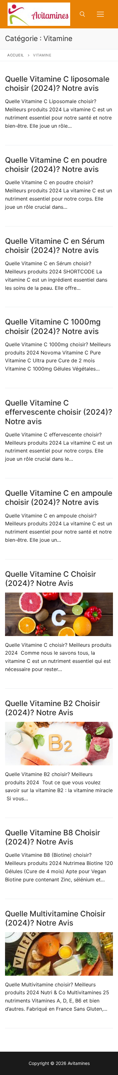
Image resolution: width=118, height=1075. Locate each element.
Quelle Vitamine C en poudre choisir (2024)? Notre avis (56, 164)
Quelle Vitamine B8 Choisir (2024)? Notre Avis (52, 837)
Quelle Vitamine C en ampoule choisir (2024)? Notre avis (58, 497)
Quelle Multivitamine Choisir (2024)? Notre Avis (55, 918)
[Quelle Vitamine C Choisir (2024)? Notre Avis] (59, 614)
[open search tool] (82, 14)
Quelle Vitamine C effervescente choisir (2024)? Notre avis (58, 412)
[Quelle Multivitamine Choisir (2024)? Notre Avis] (59, 953)
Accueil (15, 55)
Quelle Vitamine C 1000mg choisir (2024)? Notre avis (53, 326)
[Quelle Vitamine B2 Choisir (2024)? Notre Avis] (59, 743)
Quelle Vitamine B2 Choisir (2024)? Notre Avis (52, 708)
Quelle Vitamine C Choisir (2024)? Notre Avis (50, 579)
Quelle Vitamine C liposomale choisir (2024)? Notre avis (57, 83)
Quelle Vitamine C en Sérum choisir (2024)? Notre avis (54, 246)
